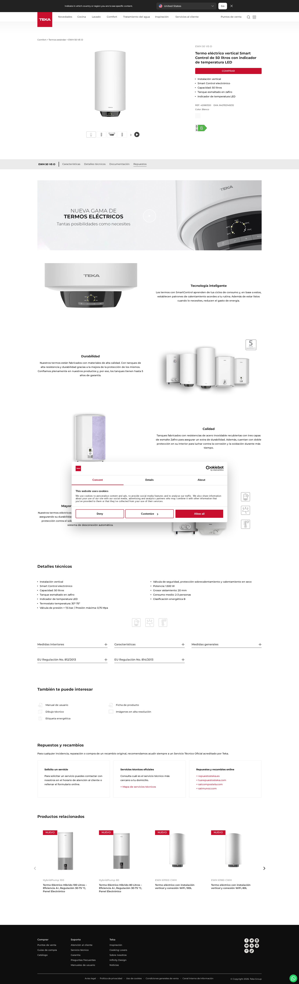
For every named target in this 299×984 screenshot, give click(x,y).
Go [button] (222, 6)
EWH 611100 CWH (166, 880)
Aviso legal (90, 978)
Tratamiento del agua (136, 17)
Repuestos (140, 164)
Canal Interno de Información (198, 978)
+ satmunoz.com (206, 788)
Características (71, 164)
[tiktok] (252, 951)
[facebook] (246, 940)
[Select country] (260, 16)
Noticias (114, 965)
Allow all (199, 513)
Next (130, 135)
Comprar (228, 70)
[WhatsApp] (293, 978)
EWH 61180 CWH (221, 880)
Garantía (75, 955)
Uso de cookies (134, 978)
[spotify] (257, 946)
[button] (186, 6)
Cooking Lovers (118, 950)
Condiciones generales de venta (162, 978)
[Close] (231, 6)
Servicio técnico (80, 950)
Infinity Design (118, 960)
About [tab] (201, 479)
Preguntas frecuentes (83, 960)
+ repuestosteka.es (208, 776)
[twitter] (252, 940)
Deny (100, 513)
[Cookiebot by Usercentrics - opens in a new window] (208, 468)
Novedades (65, 17)
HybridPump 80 (109, 880)
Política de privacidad (111, 978)
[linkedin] (252, 946)
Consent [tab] (97, 479)
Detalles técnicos (95, 164)
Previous (35, 868)
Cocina (81, 17)
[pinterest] (246, 951)
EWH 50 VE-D (46, 164)
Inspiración (162, 17)
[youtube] (246, 946)
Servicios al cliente (187, 17)
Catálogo (42, 955)
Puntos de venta (231, 16)
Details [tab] (149, 479)
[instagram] (257, 940)
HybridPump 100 (53, 880)
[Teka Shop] (254, 17)
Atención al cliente (81, 945)
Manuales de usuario (83, 965)
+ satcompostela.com (209, 784)
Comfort (112, 17)
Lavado (96, 17)
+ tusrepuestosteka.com (211, 780)
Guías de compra (47, 950)
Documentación (119, 164)
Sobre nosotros (118, 955)
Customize (147, 513)
